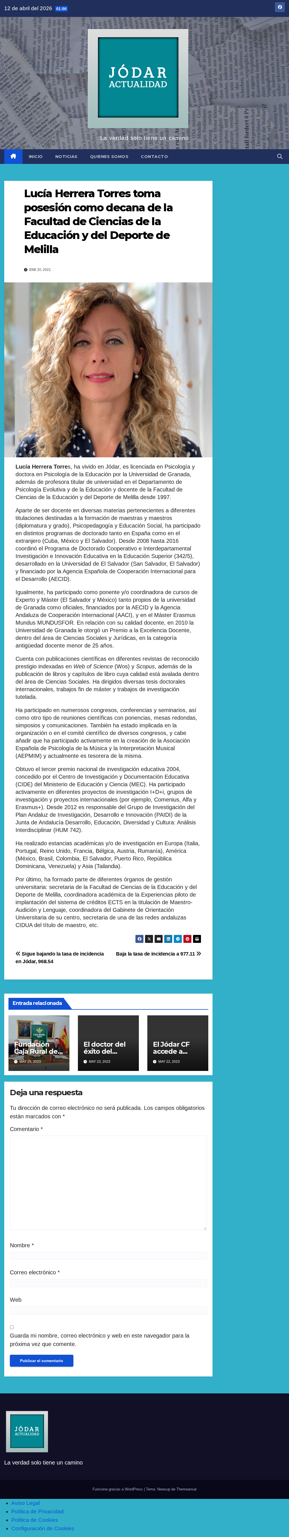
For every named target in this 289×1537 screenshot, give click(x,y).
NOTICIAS (66, 156)
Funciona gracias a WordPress (118, 1489)
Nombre (22, 1245)
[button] (280, 156)
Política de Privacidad (37, 1511)
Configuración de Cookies (42, 1528)
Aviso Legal (25, 1503)
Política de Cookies (34, 1520)
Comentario (26, 1129)
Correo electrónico (35, 1272)
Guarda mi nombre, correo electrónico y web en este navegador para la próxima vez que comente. (99, 1339)
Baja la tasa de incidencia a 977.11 (156, 954)
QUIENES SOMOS (109, 156)
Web (15, 1300)
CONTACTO (154, 156)
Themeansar (186, 1489)
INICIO (36, 156)
